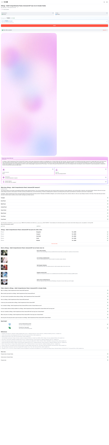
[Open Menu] (2, 2)
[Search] (104, 2)
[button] (18, 7)
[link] (6, 2)
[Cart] (106, 2)
